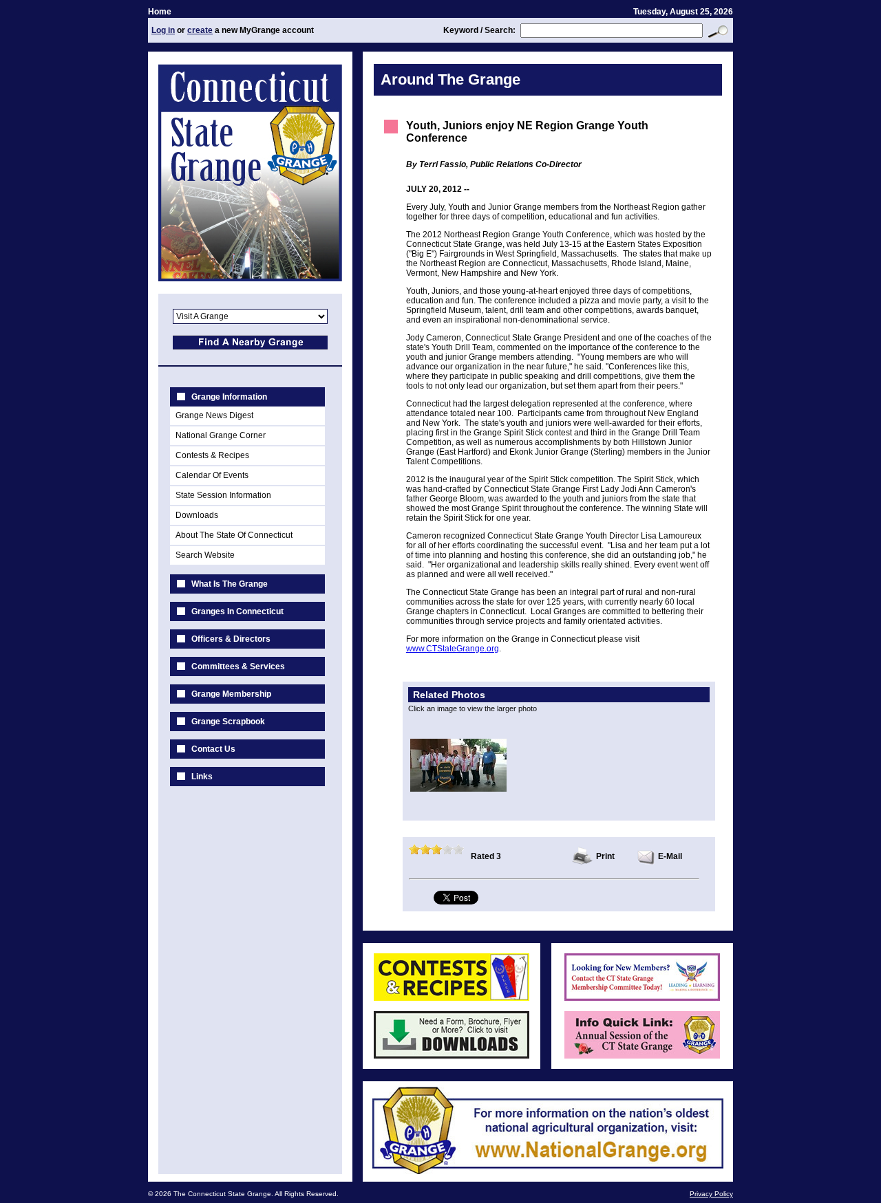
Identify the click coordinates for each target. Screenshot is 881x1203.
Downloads (197, 515)
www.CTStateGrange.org (452, 648)
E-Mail (670, 856)
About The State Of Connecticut (234, 535)
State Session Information (223, 495)
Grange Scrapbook (228, 721)
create (200, 30)
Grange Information (229, 397)
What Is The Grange (229, 584)
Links (202, 776)
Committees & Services (238, 666)
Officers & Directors (230, 639)
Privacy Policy (711, 1193)
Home (159, 12)
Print (605, 856)
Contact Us (213, 749)
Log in (163, 30)
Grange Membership (231, 694)
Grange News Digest (214, 415)
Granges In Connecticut (237, 611)
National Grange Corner (221, 435)
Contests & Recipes (212, 455)
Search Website (205, 555)
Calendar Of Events (212, 475)
